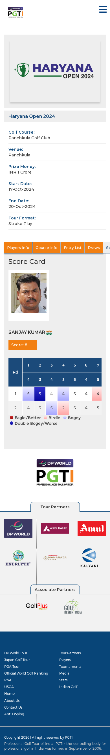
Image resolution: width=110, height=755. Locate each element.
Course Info (47, 247)
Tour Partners (70, 653)
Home (9, 693)
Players (65, 660)
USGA (9, 687)
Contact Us (13, 707)
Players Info (18, 247)
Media (64, 673)
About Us (11, 700)
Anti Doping (14, 714)
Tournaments (70, 666)
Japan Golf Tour (17, 660)
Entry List (73, 247)
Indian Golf (68, 687)
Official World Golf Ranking (26, 673)
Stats (63, 680)
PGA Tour (11, 666)
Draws (94, 247)
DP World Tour (15, 653)
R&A (8, 680)
